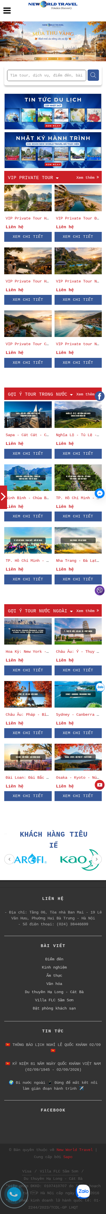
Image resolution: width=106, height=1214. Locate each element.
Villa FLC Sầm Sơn (54, 1000)
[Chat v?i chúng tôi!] (100, 493)
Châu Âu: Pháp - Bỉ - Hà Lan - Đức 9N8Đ (49, 714)
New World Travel (75, 1150)
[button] (8, 41)
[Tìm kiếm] (93, 75)
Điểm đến (54, 959)
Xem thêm (86, 177)
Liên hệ (14, 227)
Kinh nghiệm (54, 967)
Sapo (67, 1157)
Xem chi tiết (28, 236)
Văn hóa (54, 984)
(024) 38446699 (72, 924)
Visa (26, 1171)
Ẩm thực (54, 975)
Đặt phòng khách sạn (54, 1008)
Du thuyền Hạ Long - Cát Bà (54, 992)
